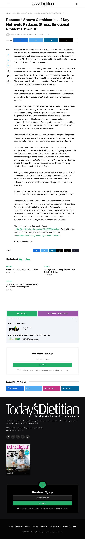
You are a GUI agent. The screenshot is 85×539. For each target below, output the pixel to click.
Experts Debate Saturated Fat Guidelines (22, 269)
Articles (9, 266)
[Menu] (8, 4)
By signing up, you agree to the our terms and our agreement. (43, 370)
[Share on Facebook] (20, 40)
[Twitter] (8, 60)
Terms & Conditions (69, 526)
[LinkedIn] (8, 65)
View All (73, 319)
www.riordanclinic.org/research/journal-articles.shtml (38, 235)
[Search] (77, 4)
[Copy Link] (8, 81)
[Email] (8, 76)
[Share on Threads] (66, 40)
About (27, 526)
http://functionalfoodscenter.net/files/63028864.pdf (38, 229)
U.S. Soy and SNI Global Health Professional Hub (29, 335)
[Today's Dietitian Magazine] (42, 4)
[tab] (22, 313)
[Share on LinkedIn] (51, 40)
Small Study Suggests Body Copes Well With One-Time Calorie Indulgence (22, 285)
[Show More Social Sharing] (76, 40)
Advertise (43, 526)
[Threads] (8, 71)
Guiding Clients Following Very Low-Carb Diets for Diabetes (59, 270)
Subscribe (19, 526)
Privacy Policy (55, 370)
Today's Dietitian (16, 34)
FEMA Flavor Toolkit (17, 324)
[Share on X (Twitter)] (36, 40)
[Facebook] (8, 55)
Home (8, 13)
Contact (35, 526)
